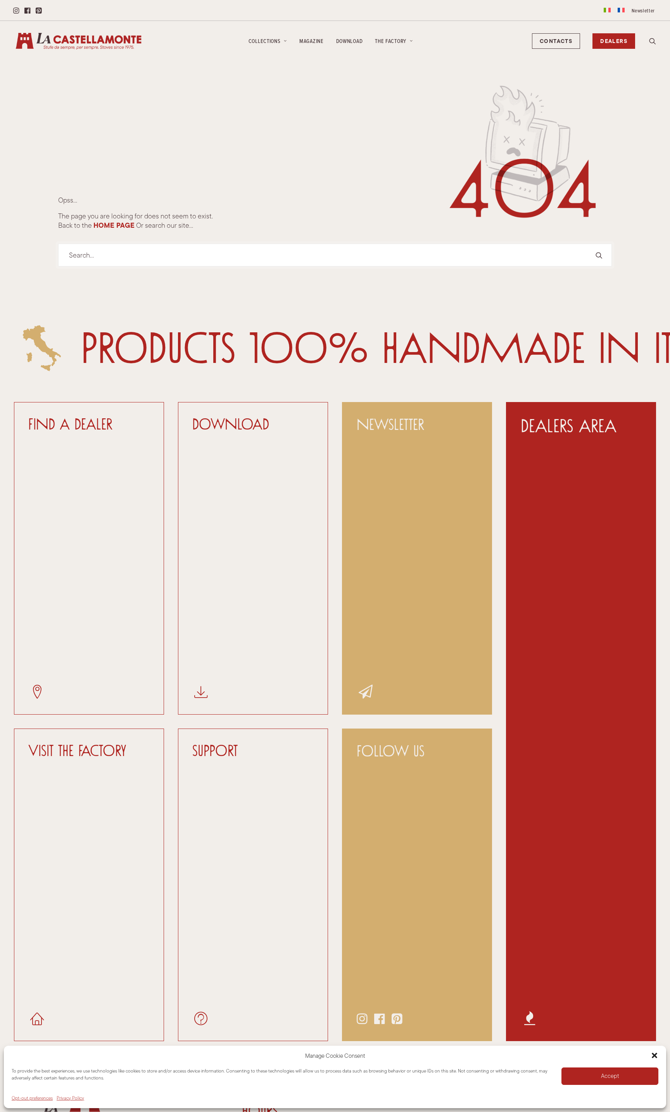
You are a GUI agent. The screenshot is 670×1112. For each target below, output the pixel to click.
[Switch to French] (621, 10)
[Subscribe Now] (410, 558)
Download (349, 41)
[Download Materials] (246, 558)
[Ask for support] (246, 885)
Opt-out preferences (32, 1098)
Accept (610, 1076)
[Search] (335, 255)
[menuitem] (607, 10)
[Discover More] (574, 721)
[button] (654, 1055)
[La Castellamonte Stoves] (78, 41)
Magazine (311, 41)
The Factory (390, 41)
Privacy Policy (70, 1098)
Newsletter (643, 10)
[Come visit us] (82, 885)
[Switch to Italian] (607, 10)
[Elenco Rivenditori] (82, 558)
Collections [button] (265, 41)
